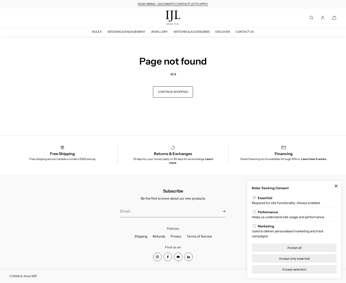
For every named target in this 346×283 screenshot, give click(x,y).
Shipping (140, 236)
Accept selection (294, 269)
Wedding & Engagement (126, 31)
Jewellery (159, 31)
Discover (222, 31)
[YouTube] (178, 257)
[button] (311, 17)
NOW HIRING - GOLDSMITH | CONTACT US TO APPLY (173, 4)
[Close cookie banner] (336, 186)
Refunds (159, 236)
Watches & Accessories (191, 31)
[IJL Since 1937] (173, 18)
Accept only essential (294, 258)
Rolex (97, 31)
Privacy (176, 236)
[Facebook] (168, 257)
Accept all (294, 248)
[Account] (323, 17)
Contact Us (245, 31)
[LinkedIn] (188, 257)
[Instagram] (157, 257)
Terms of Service (199, 236)
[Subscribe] (220, 211)
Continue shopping (173, 92)
